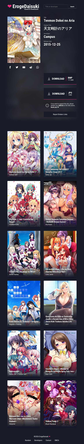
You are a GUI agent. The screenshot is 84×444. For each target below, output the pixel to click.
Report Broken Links (60, 114)
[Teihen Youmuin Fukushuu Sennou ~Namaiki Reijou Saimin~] (60, 227)
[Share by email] (23, 67)
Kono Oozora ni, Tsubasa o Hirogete (23, 321)
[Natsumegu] (23, 376)
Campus (49, 37)
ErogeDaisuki (23, 6)
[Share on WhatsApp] (37, 67)
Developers (38, 440)
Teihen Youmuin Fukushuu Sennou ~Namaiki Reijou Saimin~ (59, 220)
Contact (48, 440)
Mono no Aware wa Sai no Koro (21, 172)
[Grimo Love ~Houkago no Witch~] (23, 277)
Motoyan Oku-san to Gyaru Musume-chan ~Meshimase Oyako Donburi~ (23, 419)
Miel (47, 324)
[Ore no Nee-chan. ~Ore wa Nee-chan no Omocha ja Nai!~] (60, 277)
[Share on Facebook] (10, 67)
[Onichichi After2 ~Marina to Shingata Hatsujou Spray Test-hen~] (60, 376)
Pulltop (18, 324)
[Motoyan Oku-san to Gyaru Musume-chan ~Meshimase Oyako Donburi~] (23, 426)
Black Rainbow (51, 424)
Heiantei (12, 424)
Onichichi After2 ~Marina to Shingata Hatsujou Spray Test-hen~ (60, 370)
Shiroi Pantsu (14, 274)
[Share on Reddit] (30, 67)
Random (28, 440)
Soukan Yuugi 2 (52, 421)
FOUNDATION (14, 225)
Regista (12, 324)
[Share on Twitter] (17, 67)
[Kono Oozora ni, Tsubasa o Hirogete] (23, 326)
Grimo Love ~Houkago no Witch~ (22, 271)
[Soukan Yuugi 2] (60, 426)
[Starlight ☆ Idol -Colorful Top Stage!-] (23, 227)
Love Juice (49, 274)
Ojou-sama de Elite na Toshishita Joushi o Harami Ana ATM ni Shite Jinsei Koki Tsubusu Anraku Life (59, 319)
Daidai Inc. (13, 374)
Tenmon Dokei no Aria (59, 20)
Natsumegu (14, 371)
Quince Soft (13, 175)
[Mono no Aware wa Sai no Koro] (23, 177)
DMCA (57, 440)
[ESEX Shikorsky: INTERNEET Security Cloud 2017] (60, 177)
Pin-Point (49, 225)
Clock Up (49, 175)
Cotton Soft (22, 374)
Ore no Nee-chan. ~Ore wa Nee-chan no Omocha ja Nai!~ (59, 270)
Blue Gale (49, 374)
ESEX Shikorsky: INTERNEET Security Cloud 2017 (57, 170)
